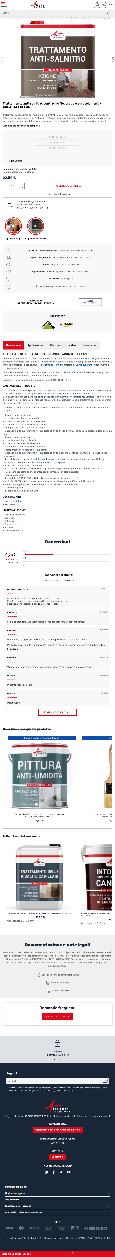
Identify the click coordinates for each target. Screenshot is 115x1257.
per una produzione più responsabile (61, 286)
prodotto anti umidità (52, 364)
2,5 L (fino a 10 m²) (57, 142)
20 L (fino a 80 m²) (57, 148)
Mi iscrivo (105, 1081)
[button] (113, 59)
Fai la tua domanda (57, 1016)
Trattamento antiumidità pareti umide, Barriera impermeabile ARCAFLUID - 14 (39, 913)
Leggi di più (12, 649)
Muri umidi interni (13, 501)
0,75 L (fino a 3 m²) (57, 137)
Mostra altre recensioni (57, 712)
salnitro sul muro (83, 364)
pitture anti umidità (31, 459)
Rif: (11, 160)
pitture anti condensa (54, 459)
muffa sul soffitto (69, 372)
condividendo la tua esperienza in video (61, 250)
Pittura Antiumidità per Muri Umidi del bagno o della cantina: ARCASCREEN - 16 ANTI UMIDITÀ (39, 815)
